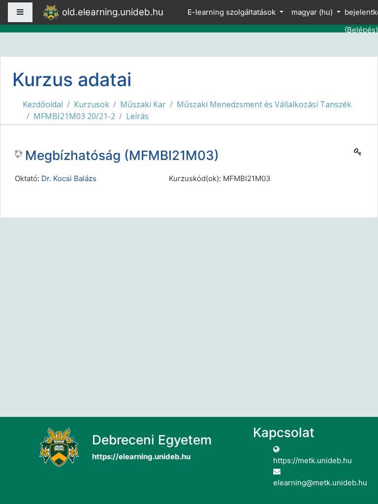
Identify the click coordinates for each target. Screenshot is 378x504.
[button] (356, 455)
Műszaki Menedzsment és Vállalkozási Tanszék (264, 104)
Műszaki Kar (143, 104)
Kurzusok (91, 104)
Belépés (361, 29)
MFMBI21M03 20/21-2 (74, 116)
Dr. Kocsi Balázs (68, 178)
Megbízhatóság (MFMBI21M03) (122, 155)
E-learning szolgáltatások (233, 12)
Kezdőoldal (43, 104)
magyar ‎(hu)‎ (313, 12)
